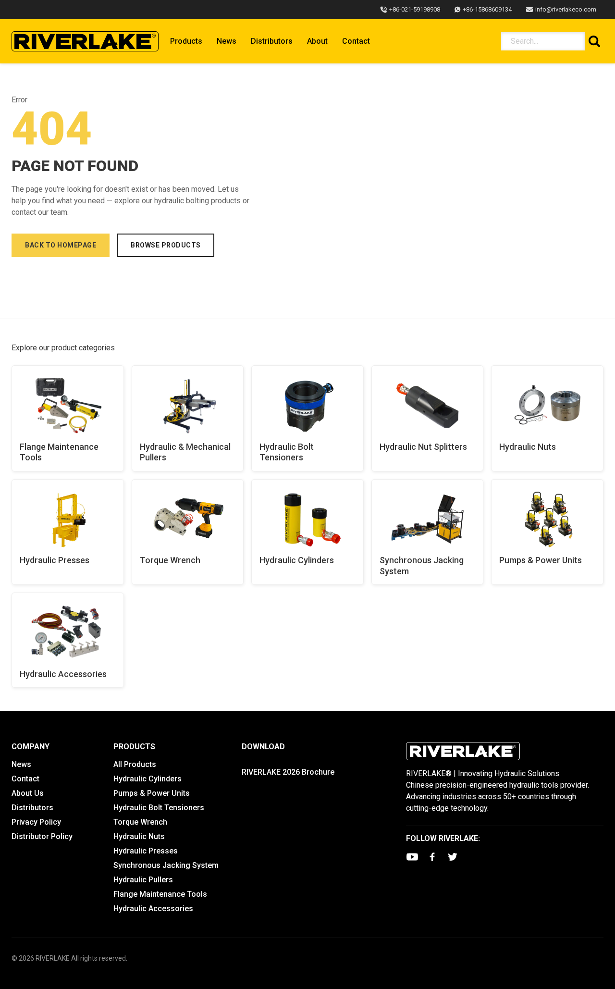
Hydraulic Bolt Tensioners (286, 452)
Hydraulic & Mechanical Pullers (185, 452)
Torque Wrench (170, 560)
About (317, 41)
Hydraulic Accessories (63, 674)
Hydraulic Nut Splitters (423, 447)
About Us (28, 793)
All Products (134, 764)
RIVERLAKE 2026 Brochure (288, 772)
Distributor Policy (42, 836)
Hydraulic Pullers (143, 879)
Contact (356, 41)
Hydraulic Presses (54, 560)
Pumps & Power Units (540, 560)
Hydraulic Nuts (527, 447)
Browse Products (166, 245)
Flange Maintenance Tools (59, 452)
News (226, 41)
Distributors (272, 41)
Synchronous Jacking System (422, 565)
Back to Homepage (60, 245)
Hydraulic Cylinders (296, 560)
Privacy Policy (36, 822)
